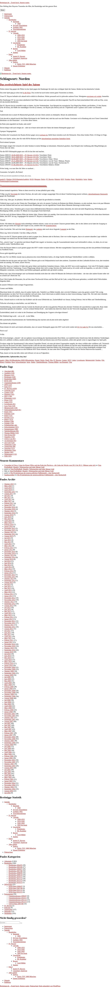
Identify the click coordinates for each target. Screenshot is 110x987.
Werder (8, 452)
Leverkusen (81, 360)
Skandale (16, 22)
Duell (47, 360)
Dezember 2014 (9, 551)
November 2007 (9, 716)
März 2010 (8, 662)
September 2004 (9, 789)
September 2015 (9, 534)
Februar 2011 (8, 640)
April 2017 (8, 499)
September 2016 (9, 513)
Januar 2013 (8, 596)
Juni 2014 (7, 563)
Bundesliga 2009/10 (19, 360)
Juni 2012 (7, 609)
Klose (8, 400)
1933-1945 (21, 37)
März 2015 (8, 546)
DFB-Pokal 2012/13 (15, 892)
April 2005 (8, 775)
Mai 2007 (7, 727)
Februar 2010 (8, 663)
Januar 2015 (8, 550)
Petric (73, 179)
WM (7, 456)
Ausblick (26, 179)
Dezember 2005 (9, 760)
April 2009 (8, 683)
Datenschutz (8, 16)
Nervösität (14, 194)
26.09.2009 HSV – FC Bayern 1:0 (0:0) (25, 155)
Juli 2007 (7, 723)
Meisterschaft (90, 360)
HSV (62, 179)
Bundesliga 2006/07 (15, 869)
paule (2, 179)
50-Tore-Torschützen (20, 25)
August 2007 (8, 721)
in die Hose (27, 93)
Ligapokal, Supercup (20, 58)
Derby (43, 179)
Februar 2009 (8, 687)
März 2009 (8, 685)
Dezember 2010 (9, 644)
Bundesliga (12, 20)
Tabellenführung (41, 362)
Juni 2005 (7, 772)
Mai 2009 (7, 681)
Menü (2, 10)
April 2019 (8, 488)
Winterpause (10, 454)
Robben (8, 362)
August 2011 (8, 629)
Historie (7, 68)
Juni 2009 (7, 679)
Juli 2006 (7, 746)
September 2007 (9, 719)
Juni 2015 (7, 540)
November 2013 (9, 577)
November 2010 (9, 646)
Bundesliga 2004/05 (15, 865)
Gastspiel (63, 229)
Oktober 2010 (9, 648)
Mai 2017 (7, 497)
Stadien (15, 52)
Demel (37, 360)
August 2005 (8, 768)
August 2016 (8, 515)
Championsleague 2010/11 (18, 898)
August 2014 (8, 559)
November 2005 (9, 762)
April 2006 (8, 752)
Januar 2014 (8, 573)
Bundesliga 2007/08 (15, 871)
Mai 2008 (7, 704)
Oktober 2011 (9, 625)
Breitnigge (9, 377)
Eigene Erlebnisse (19, 66)
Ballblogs (7, 70)
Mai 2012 (7, 611)
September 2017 (9, 492)
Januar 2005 (8, 781)
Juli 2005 (7, 770)
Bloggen (37, 179)
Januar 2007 (8, 735)
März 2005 (8, 777)
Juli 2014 (7, 561)
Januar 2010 (8, 665)
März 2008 (8, 708)
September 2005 (9, 766)
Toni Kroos (9, 435)
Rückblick (79, 179)
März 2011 (8, 638)
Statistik (7, 18)
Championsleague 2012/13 (18, 902)
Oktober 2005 (9, 764)
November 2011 (9, 623)
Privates (9, 417)
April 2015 (8, 544)
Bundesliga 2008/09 (15, 873)
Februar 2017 (8, 503)
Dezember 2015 (9, 528)
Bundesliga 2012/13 (15, 880)
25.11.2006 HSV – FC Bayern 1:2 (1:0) (24, 161)
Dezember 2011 (9, 621)
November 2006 (9, 739)
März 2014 (8, 569)
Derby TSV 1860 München (26, 64)
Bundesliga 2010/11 (15, 877)
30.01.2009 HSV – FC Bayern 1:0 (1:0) (25, 157)
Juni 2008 (7, 702)
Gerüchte (9, 390)
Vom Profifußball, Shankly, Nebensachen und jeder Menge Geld (32, 469)
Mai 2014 (7, 565)
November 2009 (9, 669)
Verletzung (3, 181)
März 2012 (8, 615)
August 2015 (8, 536)
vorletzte (39, 229)
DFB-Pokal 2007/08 (15, 888)
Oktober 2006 (9, 741)
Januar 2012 (8, 619)
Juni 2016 (7, 517)
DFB (8, 385)
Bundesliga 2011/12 (15, 879)
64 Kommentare (12, 181)
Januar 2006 (8, 758)
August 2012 (8, 606)
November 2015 (9, 530)
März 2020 (8, 486)
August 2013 (8, 582)
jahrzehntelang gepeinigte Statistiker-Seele (55, 139)
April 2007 (8, 729)
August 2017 (8, 494)
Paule (8, 412)
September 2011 (9, 627)
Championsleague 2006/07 (18, 896)
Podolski (9, 414)
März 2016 (8, 523)
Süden (90, 179)
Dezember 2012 (9, 598)
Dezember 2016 (9, 507)
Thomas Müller (53, 362)
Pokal (10, 54)
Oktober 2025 (9, 484)
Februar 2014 (8, 571)
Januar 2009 (8, 689)
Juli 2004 (7, 793)
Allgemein (19, 179)
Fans (8, 387)
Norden (67, 179)
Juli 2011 (7, 631)
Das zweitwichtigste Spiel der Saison (20, 84)
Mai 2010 (7, 658)
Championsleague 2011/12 (18, 900)
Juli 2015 (7, 538)
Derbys (15, 62)
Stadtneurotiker (9, 475)
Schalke (9, 423)
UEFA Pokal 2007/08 (16, 904)
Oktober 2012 (9, 602)
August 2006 (8, 745)
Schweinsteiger (21, 362)
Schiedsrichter (10, 425)
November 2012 (9, 600)
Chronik (15, 33)
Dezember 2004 (9, 783)
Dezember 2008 (9, 690)
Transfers (9, 437)
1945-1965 (21, 39)
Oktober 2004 (9, 787)
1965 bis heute (22, 41)
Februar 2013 (8, 594)
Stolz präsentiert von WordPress (49, 986)
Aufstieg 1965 (18, 27)
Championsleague (12, 383)
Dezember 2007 (9, 714)
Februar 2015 (8, 548)
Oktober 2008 (9, 694)
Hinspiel (18, 224)
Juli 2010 (7, 654)
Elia (51, 360)
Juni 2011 (7, 633)
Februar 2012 (8, 617)
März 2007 (8, 731)
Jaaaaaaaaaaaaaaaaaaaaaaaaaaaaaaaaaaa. (23, 185)
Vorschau (9, 448)
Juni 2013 (7, 586)
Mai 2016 (7, 519)
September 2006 (9, 743)
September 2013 (9, 580)
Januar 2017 (8, 505)
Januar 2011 (8, 642)
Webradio (7, 911)
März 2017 (8, 501)
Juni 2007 (7, 725)
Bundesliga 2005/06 (15, 867)
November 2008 (9, 692)
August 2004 (8, 791)
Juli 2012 (7, 607)
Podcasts (7, 908)
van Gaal (9, 443)
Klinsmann (10, 398)
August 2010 (8, 652)
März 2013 (8, 592)
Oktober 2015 (9, 532)
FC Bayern (12, 31)
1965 (19, 23)
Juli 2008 (7, 700)
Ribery (2, 362)
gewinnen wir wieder (94, 96)
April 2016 (8, 521)
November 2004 (9, 785)
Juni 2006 (7, 748)
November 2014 (9, 553)
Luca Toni (9, 406)
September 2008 (9, 696)
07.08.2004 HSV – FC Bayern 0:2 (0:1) (25, 165)
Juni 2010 (7, 656)
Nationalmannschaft (12, 410)
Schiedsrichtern (51, 225)
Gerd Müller (21, 50)
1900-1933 (21, 35)
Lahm (74, 360)
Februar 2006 (8, 756)
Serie (85, 179)
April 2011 (8, 636)
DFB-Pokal (8, 884)
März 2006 (8, 754)
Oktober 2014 (9, 555)
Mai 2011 (7, 634)
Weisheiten (10, 450)
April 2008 (8, 706)
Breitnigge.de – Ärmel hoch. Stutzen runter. (15, 3)
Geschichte (16, 43)
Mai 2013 (7, 588)
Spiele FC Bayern (19, 56)
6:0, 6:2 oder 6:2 (82, 327)
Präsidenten (21, 45)
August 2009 (8, 675)
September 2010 (9, 650)
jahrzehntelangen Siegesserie (98, 194)
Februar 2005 (8, 779)
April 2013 (8, 590)
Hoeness (9, 394)
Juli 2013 (7, 584)
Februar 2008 (8, 710)
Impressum (8, 14)
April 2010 (8, 660)
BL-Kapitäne (21, 47)
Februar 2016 (8, 524)
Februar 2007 (8, 733)
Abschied (9, 371)
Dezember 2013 (9, 575)
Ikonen (15, 49)
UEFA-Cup (9, 439)
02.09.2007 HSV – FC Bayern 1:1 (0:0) (25, 159)
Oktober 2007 (9, 717)
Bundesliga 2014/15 (15, 882)
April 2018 (8, 490)
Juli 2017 (7, 496)
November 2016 (9, 509)
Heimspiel (29, 229)
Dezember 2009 (9, 667)
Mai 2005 (7, 773)
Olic (102, 360)
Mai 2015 (7, 542)
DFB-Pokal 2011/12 (15, 890)
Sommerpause (11, 429)
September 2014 (9, 557)
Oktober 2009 (9, 671)
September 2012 (9, 604)
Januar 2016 (8, 526)
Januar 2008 (8, 712)
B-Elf (32, 179)
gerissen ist (43, 135)
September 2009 (9, 673)
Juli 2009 (7, 677)
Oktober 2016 (9, 511)
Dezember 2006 (9, 737)
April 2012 (8, 613)
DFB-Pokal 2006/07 (15, 886)
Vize (70, 362)
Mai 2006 (7, 750)
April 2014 (8, 567)
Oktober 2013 (9, 579)
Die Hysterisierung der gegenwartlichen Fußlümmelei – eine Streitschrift (34, 473)
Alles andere (13, 60)
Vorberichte (9, 446)
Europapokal (8, 894)
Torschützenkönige (19, 29)
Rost (13, 362)
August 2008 (8, 698)
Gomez (64, 360)
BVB (8, 381)
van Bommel (63, 362)
